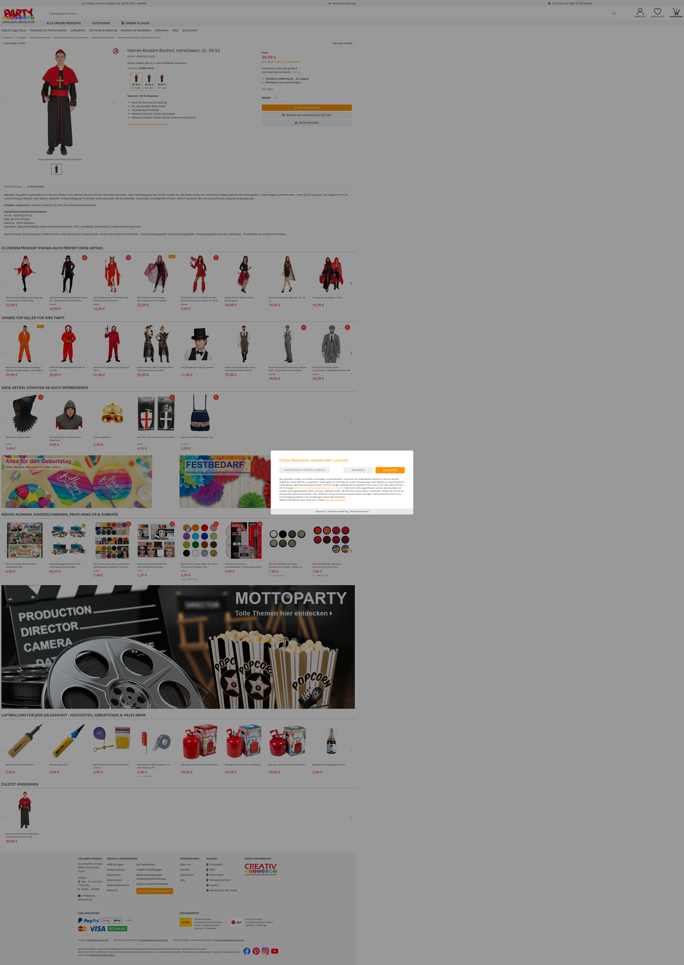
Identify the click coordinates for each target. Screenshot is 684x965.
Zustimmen (390, 470)
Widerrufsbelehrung (359, 511)
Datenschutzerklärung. (335, 499)
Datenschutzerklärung (338, 511)
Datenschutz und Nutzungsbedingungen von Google (318, 488)
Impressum (321, 511)
